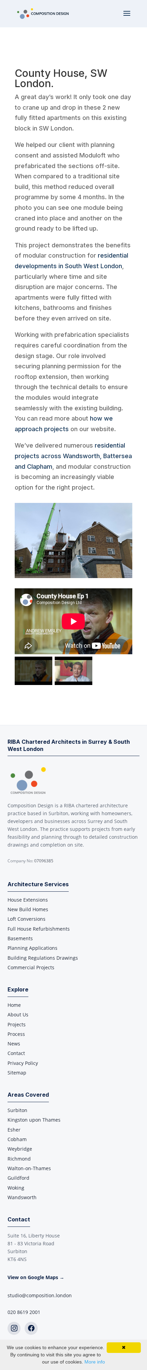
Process (16, 1034)
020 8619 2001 (24, 1312)
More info (94, 1362)
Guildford (18, 1178)
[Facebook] (31, 1328)
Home (14, 1005)
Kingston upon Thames (34, 1119)
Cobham (17, 1139)
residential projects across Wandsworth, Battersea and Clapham (73, 456)
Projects (17, 1024)
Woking (16, 1187)
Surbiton (17, 1110)
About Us (18, 1014)
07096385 (43, 861)
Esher (14, 1129)
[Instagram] (14, 1328)
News (14, 1043)
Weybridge (20, 1149)
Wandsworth (22, 1197)
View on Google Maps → (36, 1277)
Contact (16, 1053)
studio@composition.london (40, 1295)
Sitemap (17, 1072)
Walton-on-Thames (29, 1168)
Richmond (19, 1158)
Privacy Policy (23, 1063)
